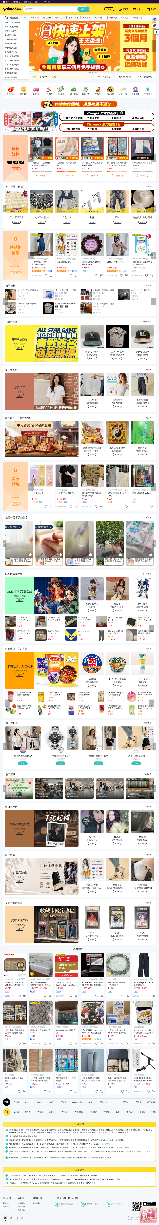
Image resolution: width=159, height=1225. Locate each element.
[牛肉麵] (92, 126)
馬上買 (148, 417)
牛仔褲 (142, 1112)
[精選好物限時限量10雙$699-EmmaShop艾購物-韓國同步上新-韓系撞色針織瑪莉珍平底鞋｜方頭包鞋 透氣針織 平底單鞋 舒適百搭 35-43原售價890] (130, 738)
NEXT (154, 208)
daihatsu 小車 (77, 1102)
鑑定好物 (47, 17)
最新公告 (21, 1209)
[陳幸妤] (117, 126)
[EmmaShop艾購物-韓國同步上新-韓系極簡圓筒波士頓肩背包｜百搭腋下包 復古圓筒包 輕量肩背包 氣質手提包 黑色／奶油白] (148, 744)
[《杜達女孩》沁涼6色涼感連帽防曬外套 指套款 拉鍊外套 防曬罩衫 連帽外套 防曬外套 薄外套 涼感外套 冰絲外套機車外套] (35, 744)
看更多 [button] (19, 396)
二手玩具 (106, 1112)
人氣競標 (86, 17)
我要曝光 (16, 169)
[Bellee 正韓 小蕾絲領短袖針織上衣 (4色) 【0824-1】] (110, 744)
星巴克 (27, 1112)
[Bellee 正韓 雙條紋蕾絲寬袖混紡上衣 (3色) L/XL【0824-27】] (92, 738)
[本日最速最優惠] (148, 1215)
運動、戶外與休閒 (12, 60)
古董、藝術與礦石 (12, 26)
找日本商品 (147, 573)
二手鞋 (153, 1112)
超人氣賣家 (74, 17)
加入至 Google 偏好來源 (154, 25)
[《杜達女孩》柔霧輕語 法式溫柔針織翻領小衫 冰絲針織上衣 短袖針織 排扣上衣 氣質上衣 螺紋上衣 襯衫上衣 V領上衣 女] (17, 738)
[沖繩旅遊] (67, 126)
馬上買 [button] (92, 454)
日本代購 (125, 17)
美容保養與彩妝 (11, 52)
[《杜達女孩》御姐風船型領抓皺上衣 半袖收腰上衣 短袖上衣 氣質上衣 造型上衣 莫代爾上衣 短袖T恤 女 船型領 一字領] (35, 732)
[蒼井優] (117, 115)
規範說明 (105, 1144)
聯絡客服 (21, 1206)
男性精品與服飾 (11, 48)
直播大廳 (147, 774)
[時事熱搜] (79, 104)
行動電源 (93, 1112)
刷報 (6, 1102)
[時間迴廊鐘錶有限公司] (60, 750)
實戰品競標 (147, 321)
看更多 (148, 186)
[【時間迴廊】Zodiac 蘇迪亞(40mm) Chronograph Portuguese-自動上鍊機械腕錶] (73, 732)
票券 (117, 1112)
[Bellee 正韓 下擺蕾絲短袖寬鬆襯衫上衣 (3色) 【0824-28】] (110, 732)
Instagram (22, 1218)
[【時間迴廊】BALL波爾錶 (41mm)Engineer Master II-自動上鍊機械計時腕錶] (73, 744)
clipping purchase (50, 275)
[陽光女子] (67, 115)
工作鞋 (16, 1102)
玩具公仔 (98, 17)
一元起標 (62, 1102)
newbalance (39, 1102)
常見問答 (21, 1203)
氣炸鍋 (16, 1112)
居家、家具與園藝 (12, 56)
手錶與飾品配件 (11, 43)
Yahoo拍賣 (12, 9)
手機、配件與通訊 (12, 69)
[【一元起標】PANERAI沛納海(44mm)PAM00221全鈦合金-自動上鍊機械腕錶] (54, 738)
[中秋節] (143, 115)
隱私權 (136, 1219)
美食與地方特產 (11, 77)
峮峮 (51, 1102)
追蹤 (23, 763)
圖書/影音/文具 (10, 31)
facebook (17, 1218)
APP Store (149, 1204)
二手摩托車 (102, 1102)
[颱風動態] (92, 115)
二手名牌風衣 (78, 1112)
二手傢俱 (137, 1102)
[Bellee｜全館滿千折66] (98, 750)
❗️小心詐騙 (111, 17)
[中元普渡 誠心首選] (92, 46)
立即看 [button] (19, 348)
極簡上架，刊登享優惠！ (49, 78)
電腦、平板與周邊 (12, 64)
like (45, 275)
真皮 (27, 1102)
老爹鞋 (51, 1112)
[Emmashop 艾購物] (136, 750)
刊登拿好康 (138, 17)
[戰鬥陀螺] (143, 126)
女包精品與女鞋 (11, 39)
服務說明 (6, 1206)
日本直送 (35, 17)
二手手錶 (124, 1102)
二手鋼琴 (39, 1112)
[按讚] (30, 555)
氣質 (90, 1102)
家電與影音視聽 (11, 73)
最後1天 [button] (92, 358)
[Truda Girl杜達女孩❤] (23, 750)
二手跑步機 (129, 1112)
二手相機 (63, 1112)
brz (114, 1102)
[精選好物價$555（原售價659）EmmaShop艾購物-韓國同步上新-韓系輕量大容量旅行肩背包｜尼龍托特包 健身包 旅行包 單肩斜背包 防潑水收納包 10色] (148, 732)
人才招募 (36, 1203)
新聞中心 (6, 1203)
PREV (4, 208)
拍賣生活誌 (60, 17)
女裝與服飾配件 (11, 35)
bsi (8, 1218)
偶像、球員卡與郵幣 (12, 22)
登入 (109, 9)
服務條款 (130, 1219)
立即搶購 (42, 176)
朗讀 (154, 19)
